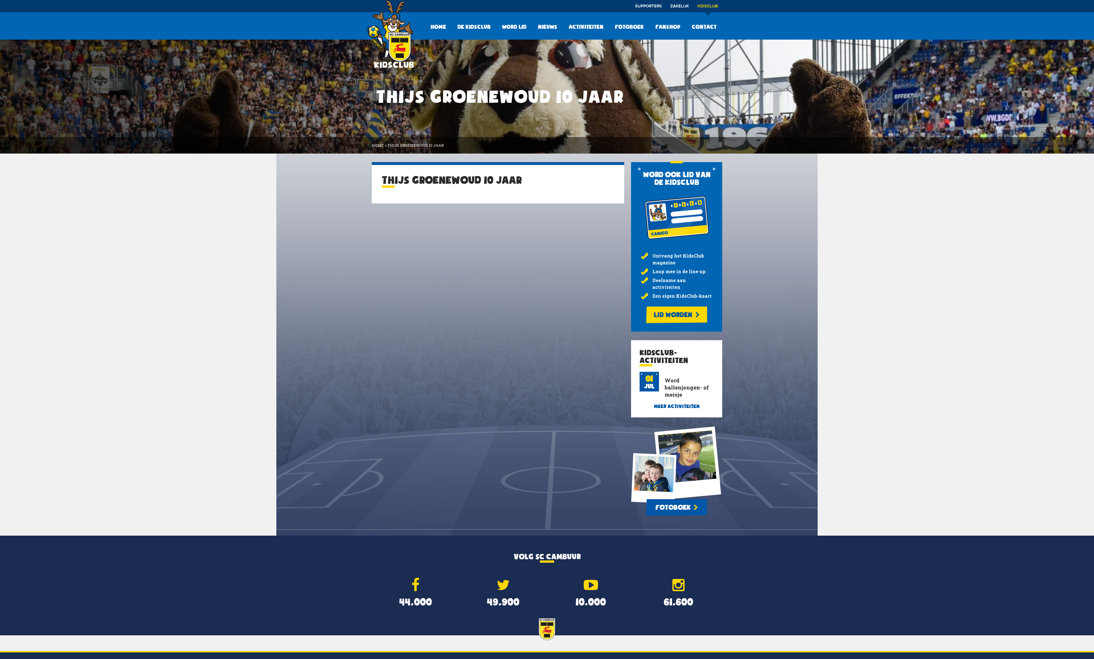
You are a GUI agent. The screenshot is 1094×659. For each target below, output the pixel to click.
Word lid (514, 27)
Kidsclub (707, 6)
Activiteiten (586, 27)
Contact (704, 27)
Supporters (648, 6)
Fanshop (667, 27)
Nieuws (547, 27)
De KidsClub (474, 27)
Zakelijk (679, 6)
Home (438, 27)
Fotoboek (629, 27)
